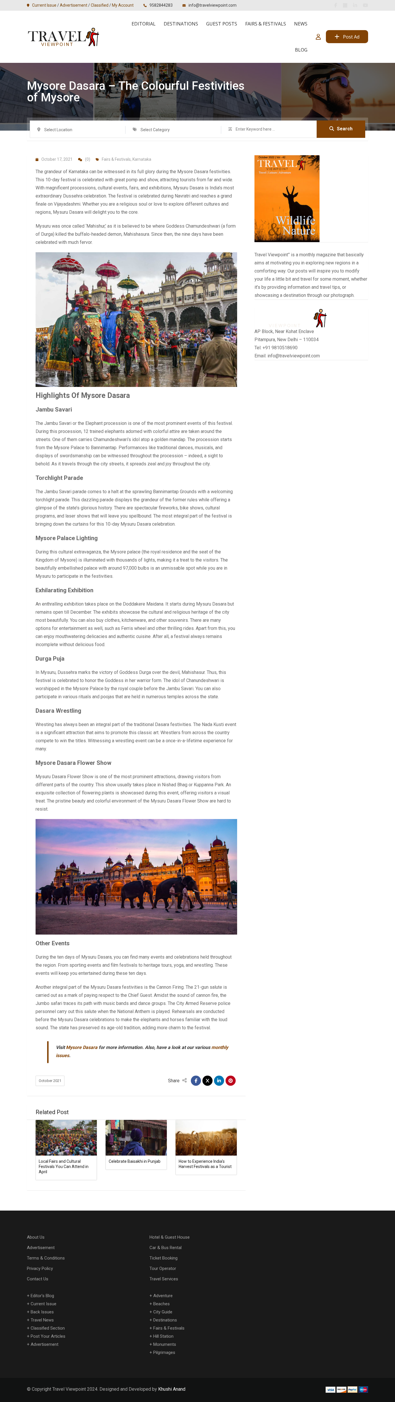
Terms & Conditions (46, 1258)
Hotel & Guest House (169, 1237)
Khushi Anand (171, 1389)
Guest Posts (221, 24)
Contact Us (37, 1279)
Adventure (163, 1295)
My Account (123, 5)
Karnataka (141, 159)
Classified (99, 5)
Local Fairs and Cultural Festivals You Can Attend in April (63, 1166)
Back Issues (42, 1312)
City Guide (162, 1312)
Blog (301, 50)
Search (344, 128)
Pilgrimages (164, 1352)
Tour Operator (162, 1268)
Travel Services (163, 1279)
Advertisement (73, 5)
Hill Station (163, 1336)
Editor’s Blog (42, 1295)
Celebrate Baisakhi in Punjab (134, 1161)
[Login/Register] (318, 37)
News (300, 24)
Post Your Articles (48, 1336)
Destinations (181, 24)
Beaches (161, 1303)
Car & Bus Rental (165, 1247)
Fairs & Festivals (265, 24)
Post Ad (351, 37)
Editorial (144, 24)
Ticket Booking (163, 1258)
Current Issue (44, 5)
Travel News (42, 1320)
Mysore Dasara (81, 1047)
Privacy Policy (40, 1268)
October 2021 (50, 1081)
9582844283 (161, 5)
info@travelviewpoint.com (213, 5)
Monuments (164, 1344)
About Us (36, 1237)
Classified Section (48, 1328)
